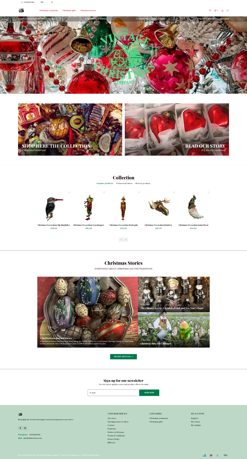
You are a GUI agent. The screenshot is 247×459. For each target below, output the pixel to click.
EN (42, 2)
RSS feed (111, 442)
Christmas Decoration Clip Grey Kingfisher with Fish (193, 225)
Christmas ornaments (48, 10)
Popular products (105, 183)
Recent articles (122, 356)
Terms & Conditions (116, 436)
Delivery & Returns (116, 432)
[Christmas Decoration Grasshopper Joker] (54, 207)
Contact (111, 425)
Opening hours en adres (118, 422)
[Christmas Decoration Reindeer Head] (123, 207)
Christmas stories (88, 10)
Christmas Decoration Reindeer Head (123, 225)
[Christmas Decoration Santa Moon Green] (158, 207)
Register (195, 418)
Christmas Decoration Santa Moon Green (158, 225)
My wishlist (196, 425)
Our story (112, 418)
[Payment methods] (204, 455)
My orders (195, 422)
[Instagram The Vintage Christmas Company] (25, 428)
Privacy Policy (113, 439)
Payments (112, 429)
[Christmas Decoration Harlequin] (88, 207)
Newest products (142, 183)
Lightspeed (75, 455)
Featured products (124, 183)
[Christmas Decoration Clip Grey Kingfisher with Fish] (193, 207)
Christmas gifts (69, 10)
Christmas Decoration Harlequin (88, 225)
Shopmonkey (94, 455)
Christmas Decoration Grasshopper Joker (53, 225)
